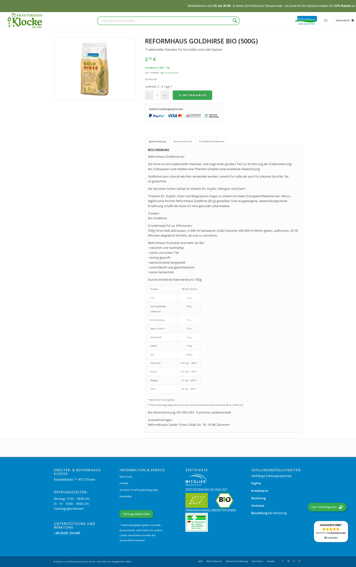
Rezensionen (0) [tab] (182, 141)
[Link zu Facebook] (283, 561)
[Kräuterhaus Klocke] (25, 20)
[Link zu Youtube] (288, 561)
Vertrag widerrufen (136, 514)
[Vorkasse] (193, 116)
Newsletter (126, 496)
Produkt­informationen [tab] (211, 141)
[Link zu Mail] (299, 561)
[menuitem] (326, 20)
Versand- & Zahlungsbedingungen (139, 489)
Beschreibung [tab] (157, 141)
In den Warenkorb (192, 95)
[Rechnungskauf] (212, 116)
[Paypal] (156, 116)
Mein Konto (126, 476)
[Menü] (326, 20)
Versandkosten (172, 72)
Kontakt (124, 483)
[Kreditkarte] (174, 116)
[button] (331, 531)
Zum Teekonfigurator (324, 507)
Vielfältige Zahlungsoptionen (271, 476)
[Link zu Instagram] (294, 561)
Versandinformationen (132, 540)
